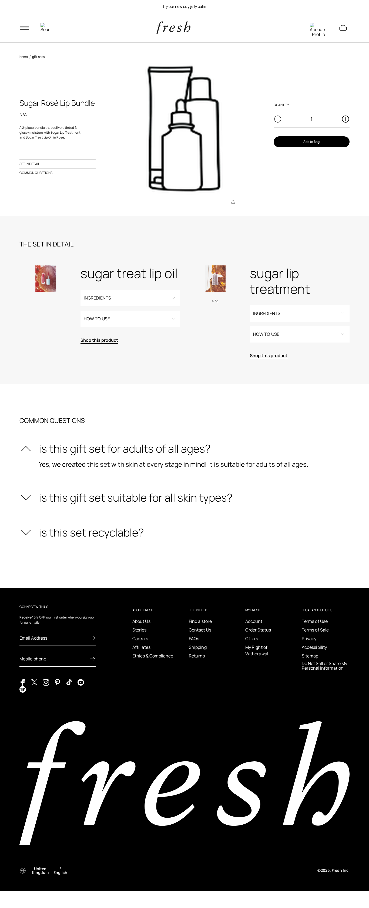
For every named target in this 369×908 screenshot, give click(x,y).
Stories (139, 630)
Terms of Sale (315, 630)
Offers (251, 638)
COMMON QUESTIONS (35, 173)
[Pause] (343, 6)
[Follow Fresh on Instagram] (46, 682)
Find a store (200, 621)
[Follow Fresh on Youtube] (81, 682)
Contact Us (200, 630)
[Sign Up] (92, 638)
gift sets (38, 56)
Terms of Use (315, 621)
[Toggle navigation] (24, 28)
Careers (140, 638)
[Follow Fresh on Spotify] (22, 689)
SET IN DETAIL (29, 164)
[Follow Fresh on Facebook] (22, 682)
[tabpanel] (184, 6)
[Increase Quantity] (345, 119)
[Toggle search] (45, 28)
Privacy (309, 638)
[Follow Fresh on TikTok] (69, 682)
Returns (197, 656)
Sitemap (310, 656)
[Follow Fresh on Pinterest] (57, 682)
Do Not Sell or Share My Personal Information (324, 666)
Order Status (258, 630)
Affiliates (141, 647)
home (23, 56)
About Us (141, 621)
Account (254, 621)
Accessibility (314, 647)
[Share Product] (233, 201)
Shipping (198, 647)
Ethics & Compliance (152, 656)
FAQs (194, 638)
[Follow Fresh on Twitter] (34, 682)
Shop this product (99, 340)
